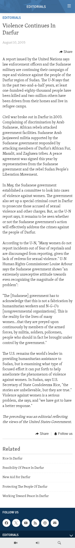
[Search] (59, 543)
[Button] (66, 52)
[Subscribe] (55, 523)
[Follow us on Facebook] (6, 523)
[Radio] (37, 543)
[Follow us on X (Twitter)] (16, 523)
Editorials (11, 18)
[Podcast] (45, 523)
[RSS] (35, 523)
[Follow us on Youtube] (26, 523)
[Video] (15, 543)
